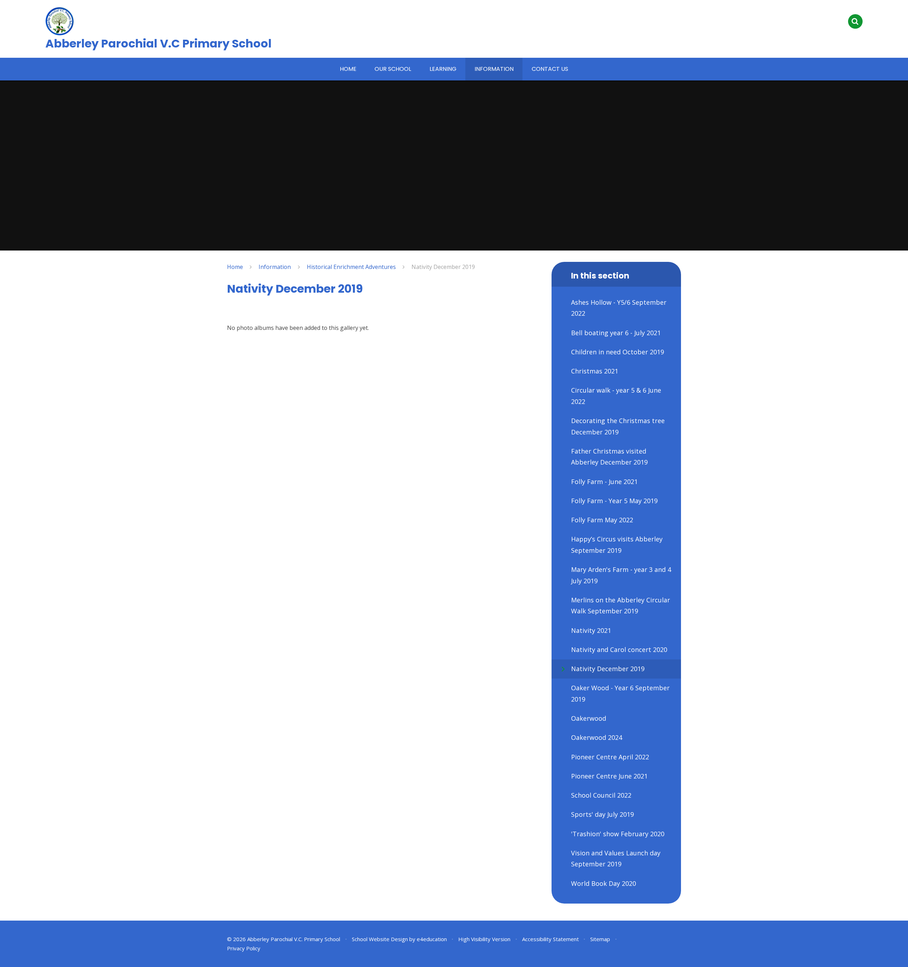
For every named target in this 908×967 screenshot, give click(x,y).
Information (275, 267)
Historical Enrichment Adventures (351, 267)
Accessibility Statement (550, 939)
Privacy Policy (243, 948)
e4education (432, 939)
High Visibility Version (484, 939)
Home (235, 267)
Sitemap (600, 939)
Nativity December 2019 (443, 267)
